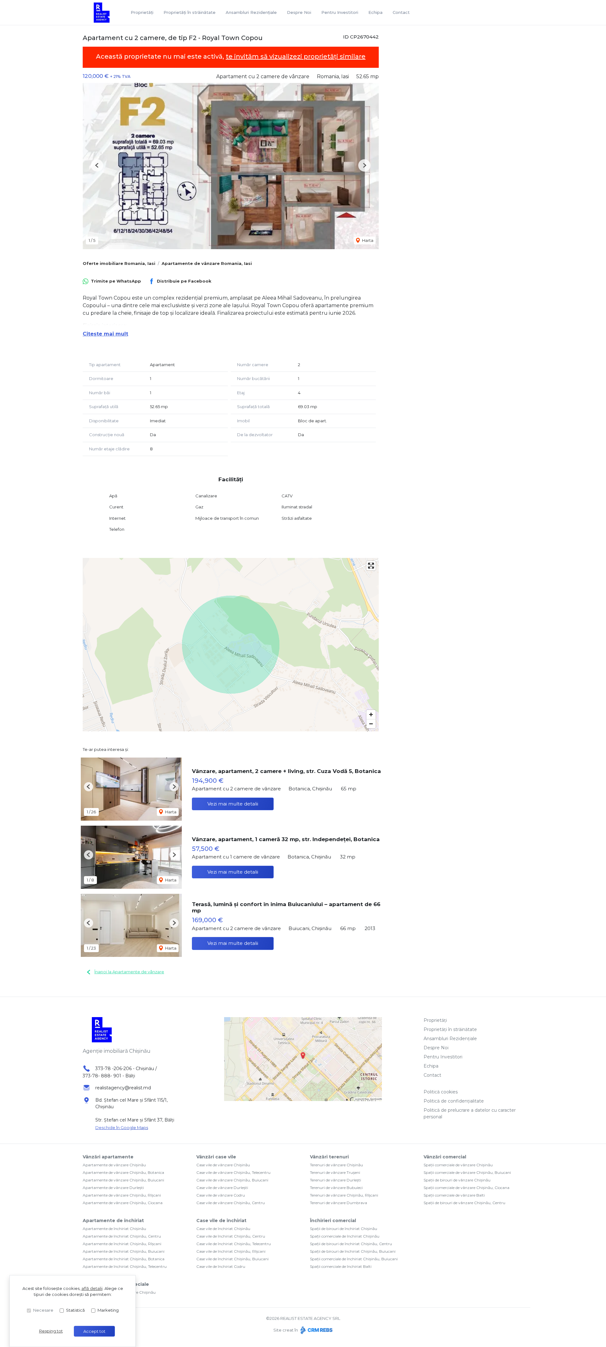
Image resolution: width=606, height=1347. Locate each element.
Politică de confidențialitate (454, 1101)
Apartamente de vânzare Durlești (113, 1187)
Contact (401, 12)
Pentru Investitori (339, 12)
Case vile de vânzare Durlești (222, 1187)
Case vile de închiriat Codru (220, 1266)
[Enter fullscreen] (371, 565)
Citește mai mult (105, 334)
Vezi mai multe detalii (232, 804)
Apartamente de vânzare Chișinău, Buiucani (123, 1180)
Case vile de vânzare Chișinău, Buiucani (232, 1180)
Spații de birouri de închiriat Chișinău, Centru (351, 1243)
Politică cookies (441, 1092)
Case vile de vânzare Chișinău (223, 1165)
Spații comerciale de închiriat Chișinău (344, 1236)
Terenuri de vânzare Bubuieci (336, 1187)
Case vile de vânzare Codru (220, 1195)
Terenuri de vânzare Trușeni (335, 1172)
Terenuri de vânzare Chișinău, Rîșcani (344, 1195)
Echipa (375, 12)
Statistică (75, 1310)
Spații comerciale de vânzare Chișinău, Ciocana (466, 1187)
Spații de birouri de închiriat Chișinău (343, 1228)
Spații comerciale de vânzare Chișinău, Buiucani (467, 1172)
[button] (97, 165)
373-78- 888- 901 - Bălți (109, 1076)
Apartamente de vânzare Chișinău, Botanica (123, 1172)
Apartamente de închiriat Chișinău (114, 1228)
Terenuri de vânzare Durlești (335, 1180)
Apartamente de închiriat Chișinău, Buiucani (123, 1251)
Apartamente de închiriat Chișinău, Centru (122, 1236)
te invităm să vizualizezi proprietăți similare (295, 56)
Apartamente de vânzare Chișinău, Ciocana (123, 1202)
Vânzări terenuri (329, 1157)
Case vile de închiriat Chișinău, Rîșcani (230, 1251)
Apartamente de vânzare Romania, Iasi (207, 263)
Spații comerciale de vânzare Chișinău (458, 1165)
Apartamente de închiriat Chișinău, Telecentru (125, 1266)
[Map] (231, 644)
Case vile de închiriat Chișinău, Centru (230, 1236)
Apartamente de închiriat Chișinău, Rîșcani (122, 1243)
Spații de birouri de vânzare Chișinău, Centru (464, 1202)
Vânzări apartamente (108, 1157)
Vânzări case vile (216, 1157)
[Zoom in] (371, 714)
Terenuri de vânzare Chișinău (336, 1165)
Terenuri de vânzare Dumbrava (338, 1202)
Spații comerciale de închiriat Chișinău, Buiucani (354, 1258)
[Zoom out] (371, 723)
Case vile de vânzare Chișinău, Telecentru (233, 1172)
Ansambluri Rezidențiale (251, 12)
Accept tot (94, 1331)
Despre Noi (299, 12)
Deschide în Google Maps (121, 1127)
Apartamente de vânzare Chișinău (114, 1165)
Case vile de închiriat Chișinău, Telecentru (233, 1243)
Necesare (43, 1310)
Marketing (108, 1310)
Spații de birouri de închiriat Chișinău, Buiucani (352, 1251)
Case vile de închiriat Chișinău (223, 1228)
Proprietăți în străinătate (189, 12)
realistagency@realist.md (123, 1088)
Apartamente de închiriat (113, 1220)
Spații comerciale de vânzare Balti (454, 1195)
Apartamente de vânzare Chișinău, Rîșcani (122, 1195)
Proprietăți (142, 12)
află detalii (92, 1288)
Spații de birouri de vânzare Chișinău (457, 1180)
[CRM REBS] (316, 1329)
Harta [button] (367, 240)
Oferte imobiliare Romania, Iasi (119, 263)
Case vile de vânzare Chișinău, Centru (230, 1202)
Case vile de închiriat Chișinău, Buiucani (232, 1258)
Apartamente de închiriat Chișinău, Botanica (123, 1258)
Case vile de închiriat (221, 1220)
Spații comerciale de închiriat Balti (340, 1266)
